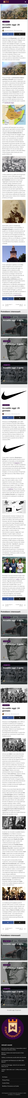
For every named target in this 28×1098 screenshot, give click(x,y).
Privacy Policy (5, 1080)
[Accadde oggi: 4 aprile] (14, 325)
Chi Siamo (4, 1077)
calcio (17, 579)
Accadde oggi (6, 21)
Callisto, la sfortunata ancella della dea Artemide (13, 1057)
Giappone (17, 463)
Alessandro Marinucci (8, 30)
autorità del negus (9, 102)
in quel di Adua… (18, 295)
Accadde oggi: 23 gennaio (14, 1010)
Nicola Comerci (8, 333)
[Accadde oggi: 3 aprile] (14, 349)
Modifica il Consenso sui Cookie (10, 1086)
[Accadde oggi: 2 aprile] (14, 373)
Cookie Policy (5, 1083)
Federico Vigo (7, 714)
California (10, 489)
